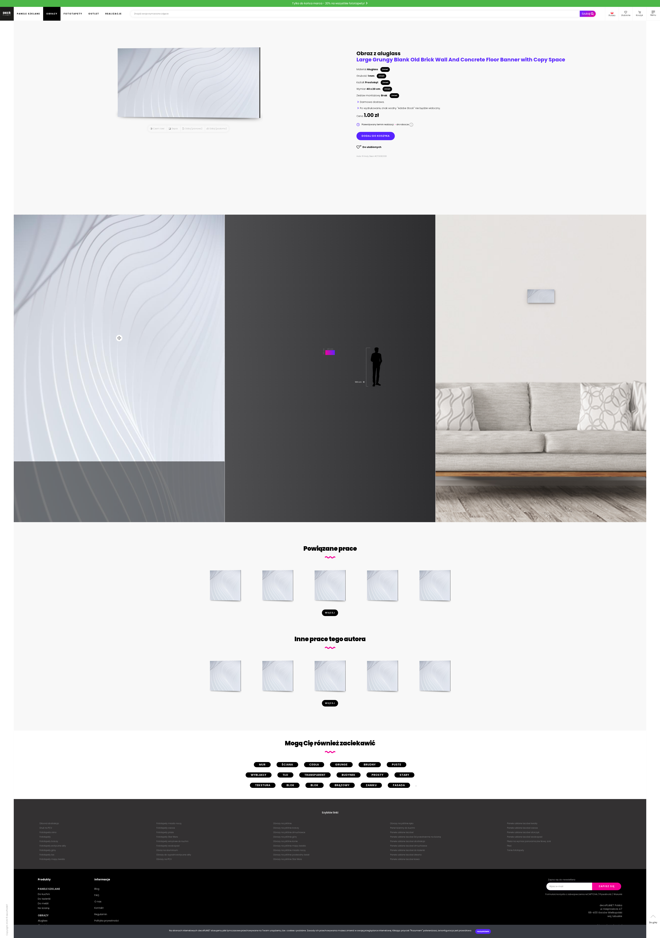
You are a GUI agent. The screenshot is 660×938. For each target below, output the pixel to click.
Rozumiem (483, 931)
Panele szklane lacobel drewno (406, 854)
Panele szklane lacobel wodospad (524, 836)
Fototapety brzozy (49, 841)
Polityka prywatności (106, 920)
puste (396, 765)
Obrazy (51, 13)
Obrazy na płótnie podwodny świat (291, 854)
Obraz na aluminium (167, 850)
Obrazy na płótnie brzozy (286, 827)
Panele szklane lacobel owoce (522, 827)
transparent (315, 775)
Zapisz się (607, 886)
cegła (314, 765)
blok (290, 785)
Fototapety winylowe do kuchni (172, 841)
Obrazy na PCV (164, 859)
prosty (377, 775)
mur (262, 765)
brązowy (342, 785)
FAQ (96, 895)
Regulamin (100, 914)
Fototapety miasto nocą (168, 823)
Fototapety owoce (165, 827)
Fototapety (73, 13)
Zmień (385, 69)
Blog (96, 889)
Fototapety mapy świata (52, 859)
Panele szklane (28, 13)
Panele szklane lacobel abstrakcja (407, 841)
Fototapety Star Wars (167, 836)
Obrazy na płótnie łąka (401, 823)
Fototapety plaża (165, 832)
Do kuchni (44, 894)
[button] (612, 14)
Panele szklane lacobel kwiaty (522, 823)
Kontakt (99, 908)
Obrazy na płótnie (282, 823)
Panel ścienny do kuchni (402, 827)
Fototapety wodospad (167, 845)
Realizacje (113, 13)
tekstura (262, 785)
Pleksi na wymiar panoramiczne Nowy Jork (529, 841)
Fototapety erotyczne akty (53, 845)
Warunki (618, 894)
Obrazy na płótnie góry (285, 836)
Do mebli (43, 903)
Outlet (93, 13)
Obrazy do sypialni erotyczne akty (173, 854)
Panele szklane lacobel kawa (405, 859)
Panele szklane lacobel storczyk (523, 832)
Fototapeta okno (48, 832)
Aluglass (42, 920)
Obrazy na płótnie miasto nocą (289, 850)
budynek (348, 775)
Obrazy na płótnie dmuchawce (289, 832)
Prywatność (605, 894)
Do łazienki (44, 899)
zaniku (371, 785)
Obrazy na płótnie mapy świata (289, 845)
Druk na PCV (46, 827)
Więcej (330, 612)
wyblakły (258, 775)
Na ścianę (44, 908)
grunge (341, 765)
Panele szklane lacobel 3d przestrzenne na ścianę (415, 836)
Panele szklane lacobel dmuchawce (408, 845)
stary (404, 775)
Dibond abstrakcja (49, 823)
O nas (97, 901)
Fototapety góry (48, 850)
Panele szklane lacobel (402, 832)
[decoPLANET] (7, 14)
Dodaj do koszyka (376, 136)
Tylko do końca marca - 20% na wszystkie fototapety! (328, 3)
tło (285, 775)
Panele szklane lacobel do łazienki (407, 850)
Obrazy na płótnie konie (285, 841)
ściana (287, 765)
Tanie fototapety (515, 850)
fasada (399, 785)
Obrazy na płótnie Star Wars (287, 859)
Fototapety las (47, 854)
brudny (370, 765)
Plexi (509, 845)
